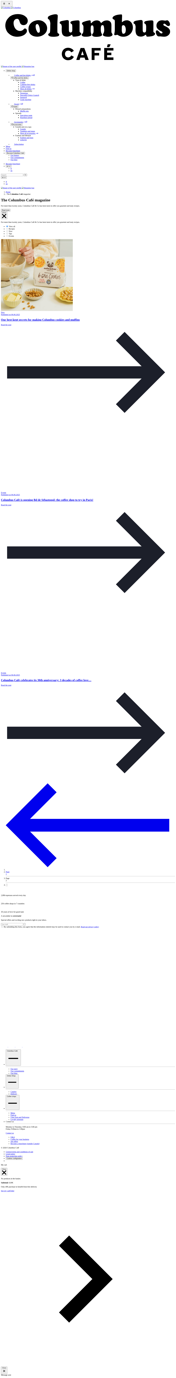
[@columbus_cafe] (4, 1046)
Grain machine (25, 100)
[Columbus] (11, 8)
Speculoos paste (26, 115)
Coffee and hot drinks (22, 75)
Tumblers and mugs (27, 131)
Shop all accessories (28, 133)
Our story (14, 1069)
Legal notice (10, 1154)
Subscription (19, 144)
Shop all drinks (26, 89)
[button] (88, 1365)
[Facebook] (26, 1046)
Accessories (19, 122)
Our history (15, 155)
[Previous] (90, 870)
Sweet (16, 104)
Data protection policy (14, 1156)
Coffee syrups (25, 87)
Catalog (13, 1092)
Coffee (22, 82)
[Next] (7, 885)
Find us (8, 149)
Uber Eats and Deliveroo (20, 1117)
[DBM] (8, 1161)
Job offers (14, 1141)
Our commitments (17, 158)
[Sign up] (25, 924)
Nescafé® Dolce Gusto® (29, 95)
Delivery (14, 1094)
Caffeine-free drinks (27, 84)
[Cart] (28, 66)
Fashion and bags (26, 138)
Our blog (14, 160)
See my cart (5, 1191)
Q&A (13, 1137)
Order (12, 1191)
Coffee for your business (20, 1139)
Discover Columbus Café (15, 153)
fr (11, 168)
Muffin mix (24, 111)
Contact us (10, 1133)
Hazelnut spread (26, 118)
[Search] (25, 175)
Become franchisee (13, 151)
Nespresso (24, 93)
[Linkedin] (19, 1046)
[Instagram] (11, 1046)
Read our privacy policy (90, 927)
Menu (8, 146)
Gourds (23, 129)
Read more (5, 210)
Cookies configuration (14, 1158)
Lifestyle (23, 140)
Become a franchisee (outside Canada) (25, 1144)
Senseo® (23, 97)
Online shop (11, 71)
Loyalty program (17, 1119)
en (11, 171)
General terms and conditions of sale (19, 1152)
